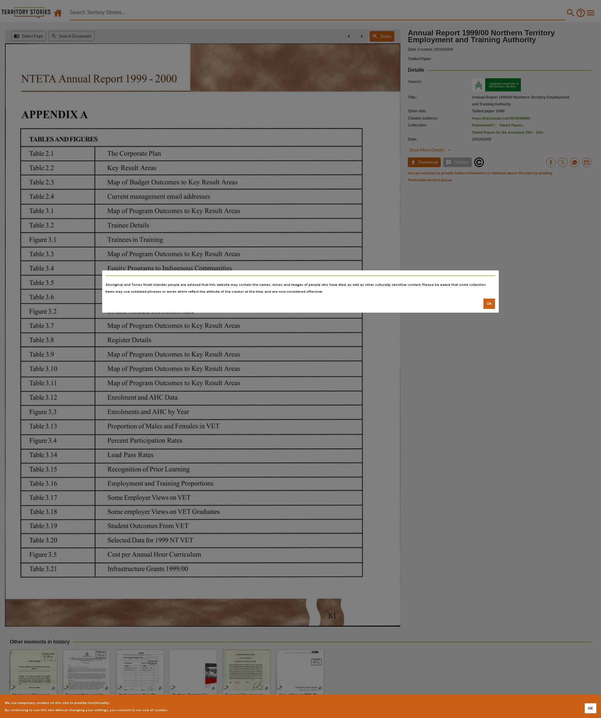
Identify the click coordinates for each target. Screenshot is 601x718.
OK (489, 303)
